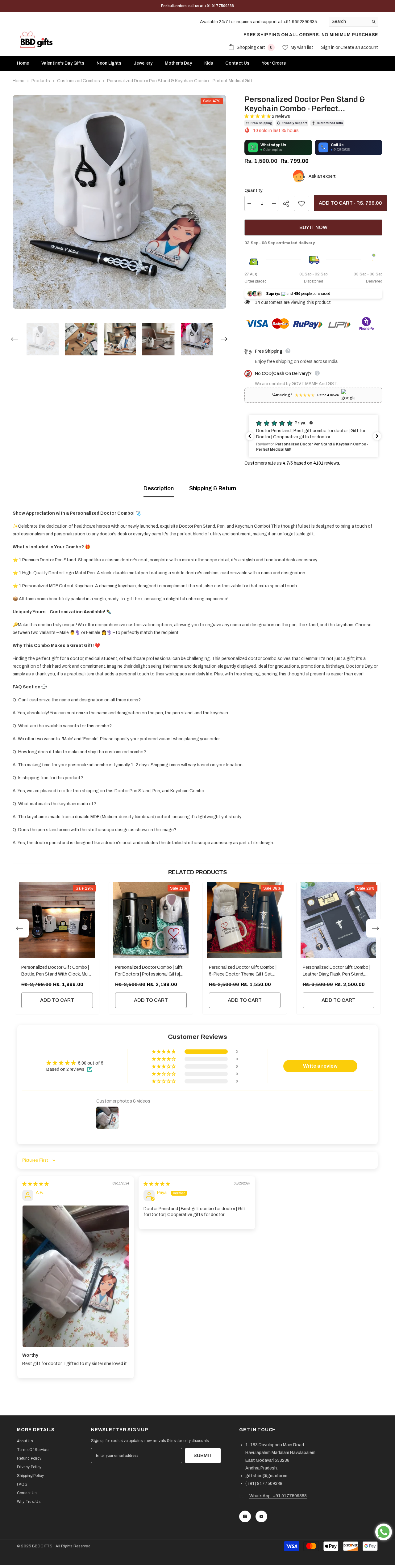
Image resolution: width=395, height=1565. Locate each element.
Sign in (328, 47)
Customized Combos (78, 81)
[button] (14, 339)
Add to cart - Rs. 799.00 (350, 203)
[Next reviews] (377, 436)
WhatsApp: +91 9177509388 (278, 1496)
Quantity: (254, 190)
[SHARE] (288, 203)
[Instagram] (245, 1516)
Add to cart (57, 1000)
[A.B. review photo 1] (75, 1276)
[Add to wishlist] (301, 203)
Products (40, 81)
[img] (35, 1184)
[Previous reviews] (250, 436)
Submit (202, 1455)
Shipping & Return (212, 488)
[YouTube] (261, 1516)
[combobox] (348, 21)
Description (158, 488)
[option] (119, 202)
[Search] (353, 22)
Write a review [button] (320, 1066)
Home (18, 81)
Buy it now (313, 227)
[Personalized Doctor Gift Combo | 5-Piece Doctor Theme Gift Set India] (245, 920)
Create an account (359, 47)
